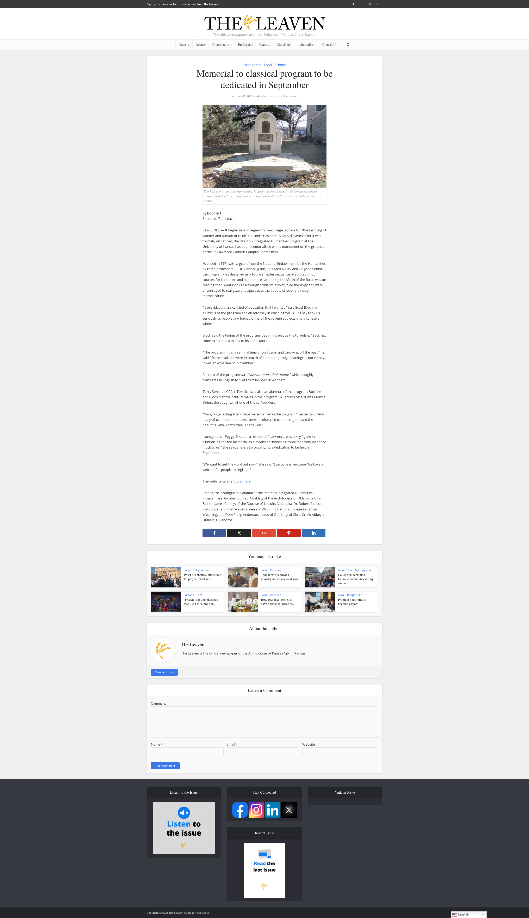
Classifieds (284, 44)
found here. (242, 481)
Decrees (201, 44)
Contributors (220, 44)
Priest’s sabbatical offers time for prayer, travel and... (202, 577)
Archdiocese (252, 65)
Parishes (275, 570)
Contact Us (329, 44)
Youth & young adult (359, 570)
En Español (245, 44)
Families (189, 595)
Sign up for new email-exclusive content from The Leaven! (183, 4)
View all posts (164, 672)
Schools (281, 65)
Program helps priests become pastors (352, 601)
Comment (158, 703)
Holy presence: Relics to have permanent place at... (278, 601)
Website (308, 744)
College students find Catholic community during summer (356, 579)
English (463, 914)
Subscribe (306, 44)
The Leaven (290, 96)
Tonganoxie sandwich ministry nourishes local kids (279, 577)
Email (232, 744)
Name (157, 744)
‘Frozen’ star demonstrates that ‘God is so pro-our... (201, 601)
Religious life (201, 570)
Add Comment (266, 96)
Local (268, 65)
